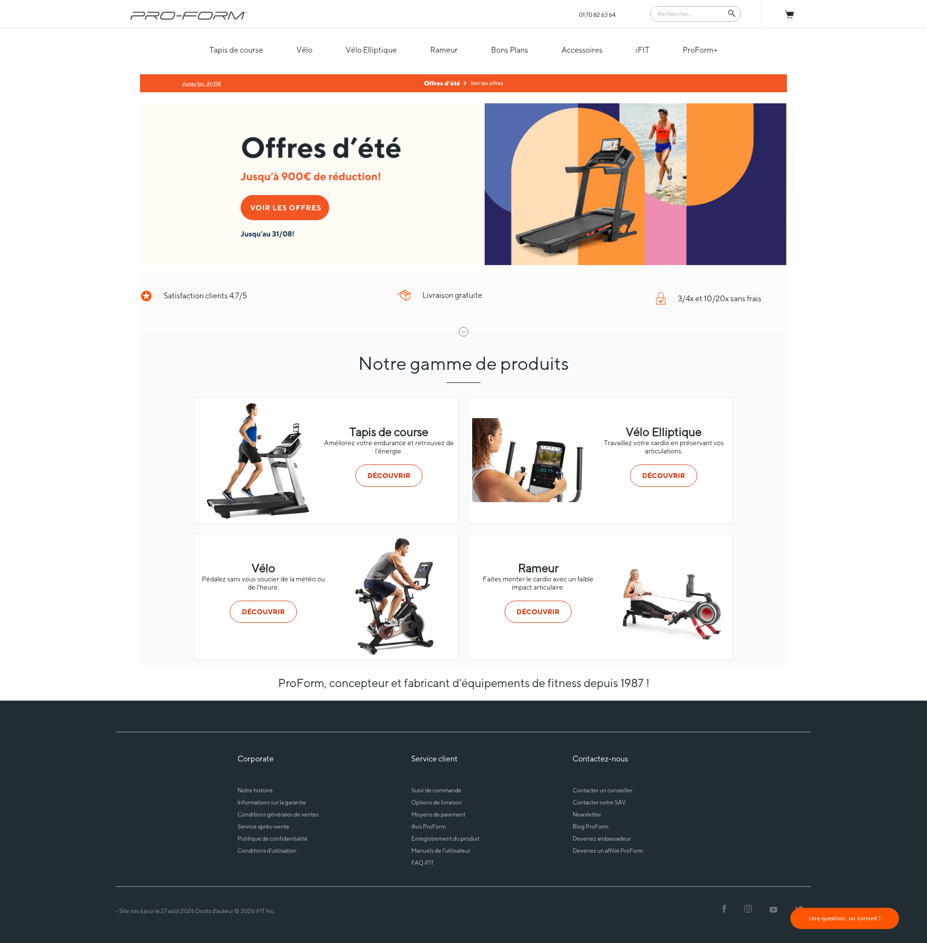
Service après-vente (263, 826)
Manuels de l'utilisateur (440, 850)
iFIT (642, 50)
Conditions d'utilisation (267, 850)
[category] (256, 517)
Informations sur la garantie (272, 802)
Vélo (304, 50)
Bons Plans (509, 50)
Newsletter (587, 814)
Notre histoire (255, 790)
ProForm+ (700, 50)
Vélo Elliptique (371, 50)
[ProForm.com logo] (188, 15)
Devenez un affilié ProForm (608, 850)
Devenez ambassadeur (602, 838)
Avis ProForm (428, 826)
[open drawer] (463, 332)
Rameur (444, 50)
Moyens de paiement (438, 814)
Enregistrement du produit (445, 838)
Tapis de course (236, 50)
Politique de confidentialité (273, 838)
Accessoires (582, 50)
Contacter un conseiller (602, 790)
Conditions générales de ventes (278, 814)
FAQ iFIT (422, 862)
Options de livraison (436, 802)
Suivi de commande (436, 790)
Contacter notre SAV (599, 802)
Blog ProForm (590, 826)
